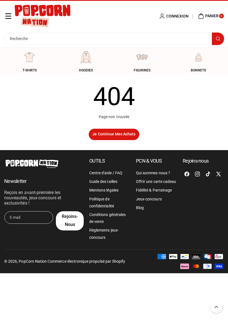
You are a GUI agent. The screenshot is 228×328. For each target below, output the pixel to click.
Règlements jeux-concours (104, 233)
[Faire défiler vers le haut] (216, 307)
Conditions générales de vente (107, 218)
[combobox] (114, 39)
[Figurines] (142, 57)
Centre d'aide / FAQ (105, 173)
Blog (140, 207)
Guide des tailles (103, 181)
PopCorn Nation (33, 261)
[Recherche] (218, 39)
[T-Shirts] (29, 57)
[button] (8, 16)
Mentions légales (103, 190)
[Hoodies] (86, 57)
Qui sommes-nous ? (153, 173)
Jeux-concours (149, 199)
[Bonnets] (198, 57)
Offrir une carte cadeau (156, 181)
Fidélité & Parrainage (154, 190)
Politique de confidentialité (101, 202)
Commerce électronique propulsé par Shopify (86, 261)
